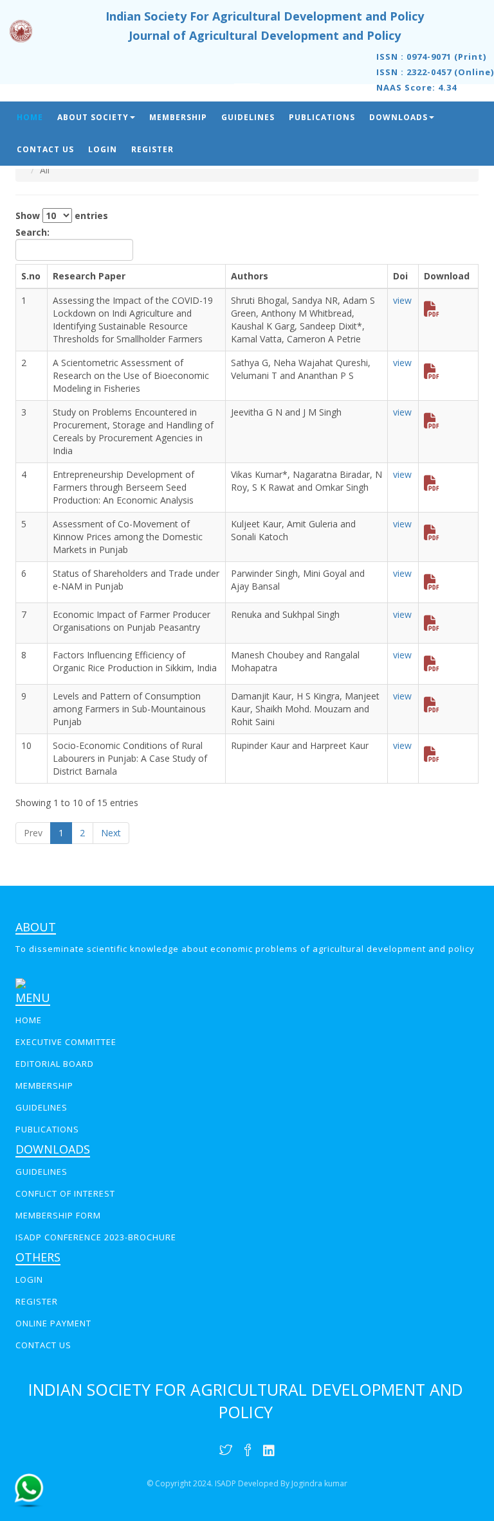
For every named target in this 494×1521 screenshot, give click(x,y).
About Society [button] (93, 117)
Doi (400, 276)
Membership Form (58, 1215)
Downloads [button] (398, 117)
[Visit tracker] (20, 982)
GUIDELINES (41, 1107)
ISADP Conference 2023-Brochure (95, 1237)
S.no (31, 276)
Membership (178, 117)
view (402, 300)
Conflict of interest (65, 1193)
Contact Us (45, 149)
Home (30, 117)
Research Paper (89, 276)
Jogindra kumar (319, 1483)
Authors (249, 276)
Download (447, 276)
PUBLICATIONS (47, 1129)
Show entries (61, 215)
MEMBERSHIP (44, 1085)
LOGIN (29, 1279)
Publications (322, 117)
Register (152, 149)
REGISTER (36, 1301)
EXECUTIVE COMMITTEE (65, 1042)
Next (111, 833)
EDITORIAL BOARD (54, 1063)
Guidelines (248, 117)
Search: (32, 232)
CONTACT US (43, 1345)
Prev (33, 833)
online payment (53, 1323)
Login (102, 149)
